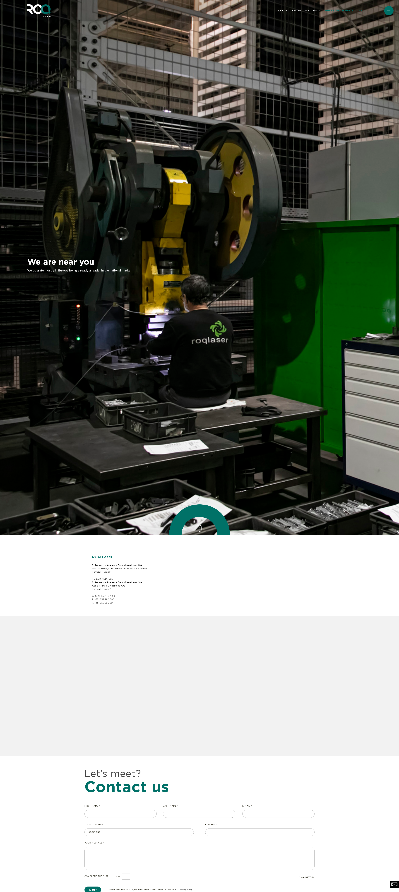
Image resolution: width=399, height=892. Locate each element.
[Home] (38, 4)
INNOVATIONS (300, 10)
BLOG (317, 10)
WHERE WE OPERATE (339, 10)
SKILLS (282, 10)
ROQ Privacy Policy (183, 889)
